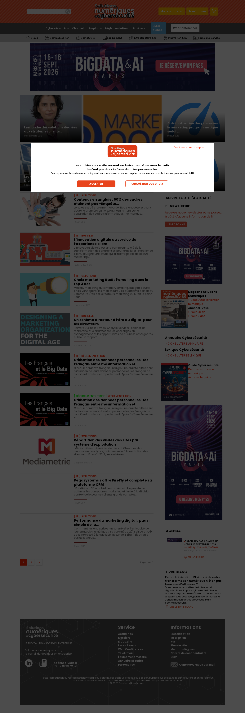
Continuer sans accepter (188, 147)
